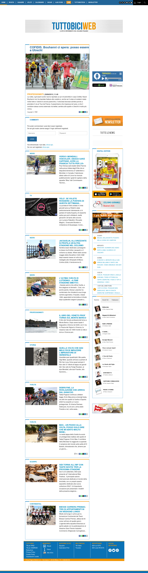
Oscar (49, 549)
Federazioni (115, 300)
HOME (3, 2)
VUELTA (33, 384)
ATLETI (29, 2)
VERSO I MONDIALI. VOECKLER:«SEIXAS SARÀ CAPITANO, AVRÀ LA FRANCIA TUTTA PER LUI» (72, 160)
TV (31, 195)
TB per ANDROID (32, 548)
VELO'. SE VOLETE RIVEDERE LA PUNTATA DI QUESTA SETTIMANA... (71, 201)
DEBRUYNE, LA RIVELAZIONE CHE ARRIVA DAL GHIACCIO (72, 390)
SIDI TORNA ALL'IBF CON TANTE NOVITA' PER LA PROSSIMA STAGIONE (71, 467)
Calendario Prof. (64, 548)
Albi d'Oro (50, 553)
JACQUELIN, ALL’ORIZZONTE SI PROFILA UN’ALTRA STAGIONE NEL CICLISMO (73, 243)
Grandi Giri (105, 300)
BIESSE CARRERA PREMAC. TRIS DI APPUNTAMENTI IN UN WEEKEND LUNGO (72, 509)
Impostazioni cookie (32, 556)
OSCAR (49, 2)
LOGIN (32, 139)
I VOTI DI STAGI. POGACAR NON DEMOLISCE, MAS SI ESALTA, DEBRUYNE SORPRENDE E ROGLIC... (109, 290)
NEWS (32, 153)
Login (139, 2)
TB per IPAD (30, 545)
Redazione (29, 550)
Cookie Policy (30, 554)
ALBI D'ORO (59, 2)
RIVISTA (11, 2)
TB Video (79, 545)
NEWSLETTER (92, 2)
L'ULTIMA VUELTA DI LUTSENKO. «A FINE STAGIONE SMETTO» (69, 280)
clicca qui (49, 144)
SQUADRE (21, 2)
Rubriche (96, 300)
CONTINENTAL (35, 504)
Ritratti (49, 546)
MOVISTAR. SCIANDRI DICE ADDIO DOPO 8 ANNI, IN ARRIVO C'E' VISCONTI (108, 250)
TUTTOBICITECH (80, 2)
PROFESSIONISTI (35, 94)
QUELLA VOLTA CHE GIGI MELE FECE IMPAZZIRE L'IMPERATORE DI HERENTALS (71, 351)
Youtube (78, 548)
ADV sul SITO (96, 545)
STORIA (33, 345)
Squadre (62, 545)
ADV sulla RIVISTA (98, 548)
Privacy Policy (30, 552)
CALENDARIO (39, 2)
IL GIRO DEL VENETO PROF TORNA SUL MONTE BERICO (72, 316)
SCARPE (33, 461)
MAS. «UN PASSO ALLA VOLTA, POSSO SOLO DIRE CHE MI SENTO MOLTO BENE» (71, 428)
